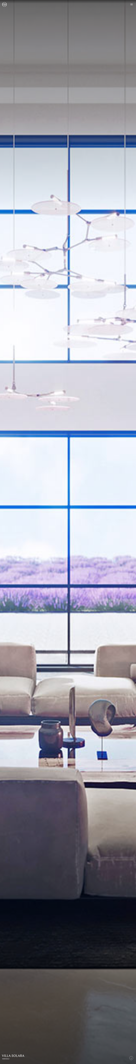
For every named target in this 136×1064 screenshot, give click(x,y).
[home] (4, 4)
